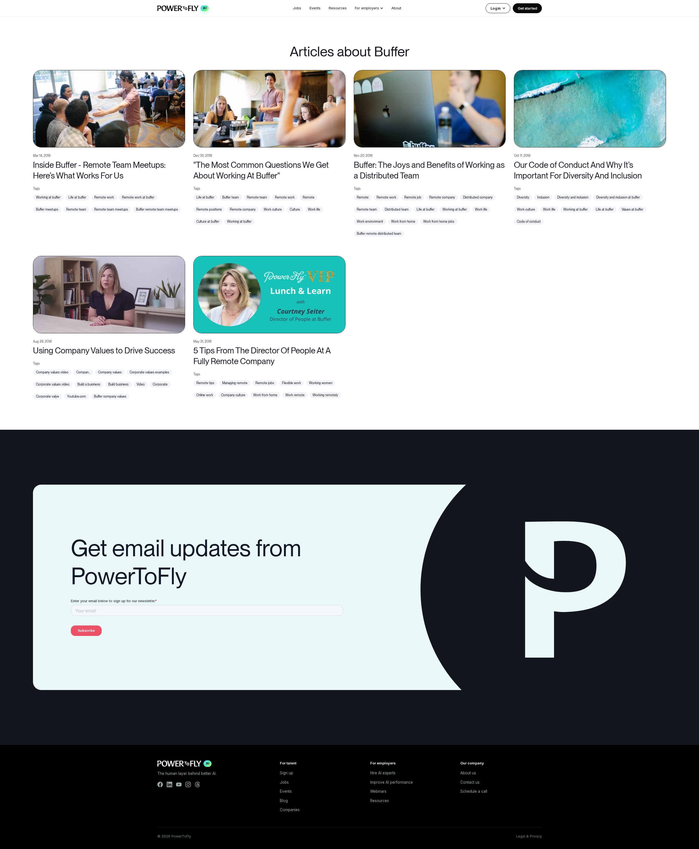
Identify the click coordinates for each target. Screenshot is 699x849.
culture (295, 209)
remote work (104, 197)
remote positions (209, 209)
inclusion (543, 197)
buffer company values (110, 396)
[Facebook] (160, 784)
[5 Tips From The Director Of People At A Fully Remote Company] (269, 294)
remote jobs (264, 383)
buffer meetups (47, 209)
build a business (88, 384)
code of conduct (529, 222)
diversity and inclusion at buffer (618, 197)
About (396, 8)
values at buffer (632, 209)
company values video (52, 372)
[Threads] (197, 784)
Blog (284, 800)
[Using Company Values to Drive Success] (109, 294)
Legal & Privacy (529, 836)
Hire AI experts (383, 773)
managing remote (234, 383)
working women (320, 383)
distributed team (397, 209)
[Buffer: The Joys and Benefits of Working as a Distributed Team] (430, 108)
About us (468, 773)
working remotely (325, 395)
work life (314, 209)
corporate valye (47, 396)
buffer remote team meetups (157, 209)
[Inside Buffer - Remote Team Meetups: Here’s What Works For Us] (109, 108)
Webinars (378, 791)
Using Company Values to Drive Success (104, 350)
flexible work (291, 383)
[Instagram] (188, 784)
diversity (523, 197)
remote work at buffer (138, 197)
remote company (243, 209)
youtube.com (76, 396)
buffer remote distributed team (379, 234)
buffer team (230, 197)
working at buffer (48, 197)
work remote (295, 395)
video (141, 384)
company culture (233, 395)
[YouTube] (179, 784)
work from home (403, 222)
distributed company (478, 197)
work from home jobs (438, 222)
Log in (496, 8)
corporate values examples (149, 372)
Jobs (297, 8)
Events (315, 8)
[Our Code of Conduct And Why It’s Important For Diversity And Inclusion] (590, 108)
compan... (83, 372)
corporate (160, 384)
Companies (290, 810)
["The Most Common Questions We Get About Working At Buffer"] (269, 108)
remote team (76, 209)
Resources (338, 8)
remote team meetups (111, 209)
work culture (273, 209)
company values (110, 372)
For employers (367, 8)
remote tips (205, 383)
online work (204, 395)
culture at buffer (207, 222)
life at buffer (77, 197)
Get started (527, 8)
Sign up (286, 773)
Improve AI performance (391, 782)
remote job (412, 197)
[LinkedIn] (169, 784)
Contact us (470, 782)
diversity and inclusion (572, 197)
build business (118, 384)
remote (308, 197)
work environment (370, 222)
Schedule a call (473, 791)
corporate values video (52, 384)
